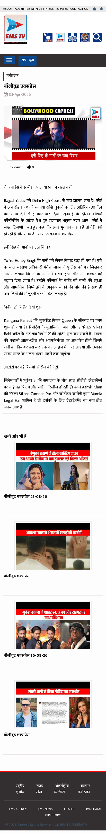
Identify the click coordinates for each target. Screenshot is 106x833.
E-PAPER (69, 808)
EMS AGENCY (18, 808)
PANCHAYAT (93, 808)
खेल (39, 792)
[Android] (101, 9)
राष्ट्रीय (20, 786)
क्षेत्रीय (20, 792)
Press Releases (56, 9)
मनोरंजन (84, 792)
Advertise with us (28, 9)
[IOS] (95, 9)
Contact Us (79, 9)
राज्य (39, 786)
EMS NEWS (45, 808)
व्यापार (85, 786)
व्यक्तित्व (60, 792)
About (8, 9)
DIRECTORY (53, 815)
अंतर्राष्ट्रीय (62, 786)
